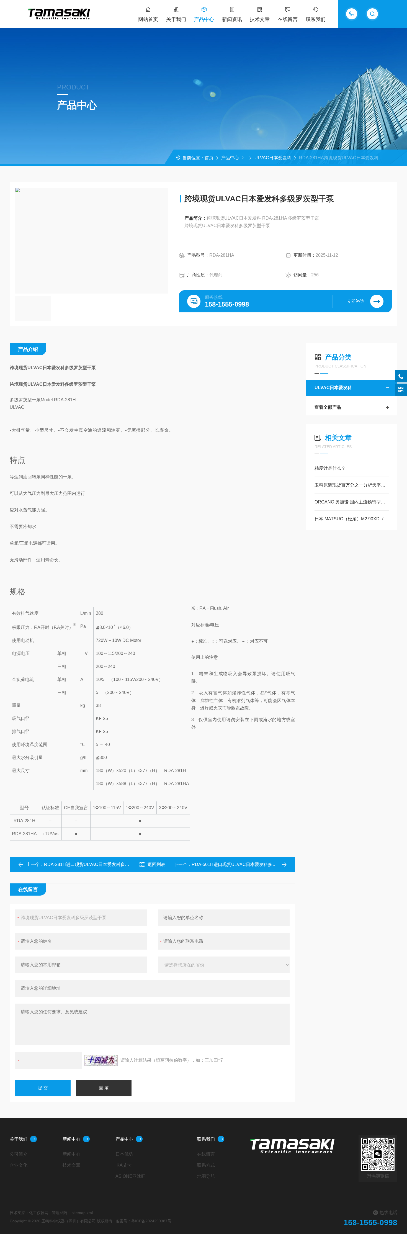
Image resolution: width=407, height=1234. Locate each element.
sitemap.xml (82, 1212)
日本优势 (124, 1154)
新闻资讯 (232, 19)
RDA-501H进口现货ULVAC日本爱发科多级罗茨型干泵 (245, 864)
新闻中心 (71, 1139)
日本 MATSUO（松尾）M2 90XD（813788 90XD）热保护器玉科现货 (352, 518)
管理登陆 (59, 1212)
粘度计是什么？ (330, 468)
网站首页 (148, 19)
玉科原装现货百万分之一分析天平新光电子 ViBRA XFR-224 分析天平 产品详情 (352, 485)
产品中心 (204, 19)
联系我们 (316, 19)
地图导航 (206, 1176)
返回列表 (156, 864)
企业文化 (18, 1165)
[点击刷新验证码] (101, 1060)
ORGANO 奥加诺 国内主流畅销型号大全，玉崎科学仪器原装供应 (352, 502)
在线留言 (288, 19)
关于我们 (176, 19)
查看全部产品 (328, 407)
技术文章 (260, 19)
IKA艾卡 (123, 1165)
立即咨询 (356, 301)
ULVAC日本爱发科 (272, 157)
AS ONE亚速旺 (130, 1176)
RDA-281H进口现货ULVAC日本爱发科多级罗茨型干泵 (97, 864)
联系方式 (206, 1165)
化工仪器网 (38, 1212)
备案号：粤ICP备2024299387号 (143, 1221)
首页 (209, 157)
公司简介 (18, 1154)
